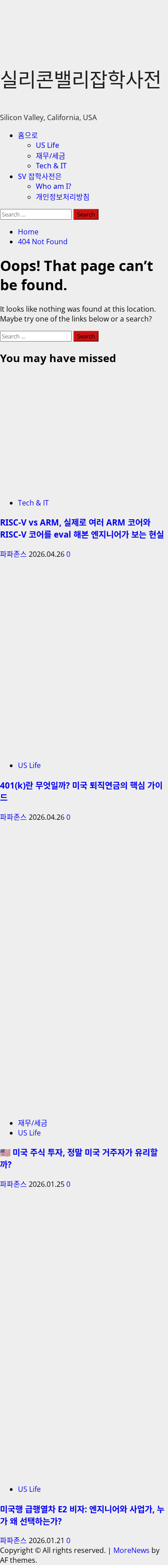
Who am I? (53, 186)
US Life (47, 145)
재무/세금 (50, 156)
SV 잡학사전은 (40, 176)
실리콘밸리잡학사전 (80, 79)
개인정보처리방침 (63, 197)
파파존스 (14, 554)
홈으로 (28, 135)
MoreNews (131, 1550)
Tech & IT (51, 166)
